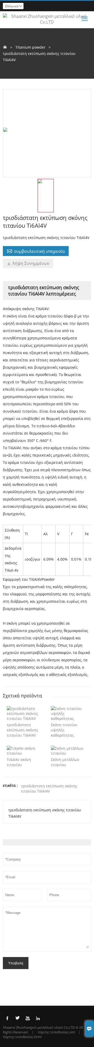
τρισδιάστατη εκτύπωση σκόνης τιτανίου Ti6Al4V (49, 788)
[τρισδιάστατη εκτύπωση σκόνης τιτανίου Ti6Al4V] (25, 718)
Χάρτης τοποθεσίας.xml (56, 1032)
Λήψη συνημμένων (28, 263)
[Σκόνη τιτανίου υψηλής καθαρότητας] (69, 718)
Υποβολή (15, 963)
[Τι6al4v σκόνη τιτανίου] (25, 753)
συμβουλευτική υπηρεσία (36, 251)
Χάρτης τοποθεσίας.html (22, 1036)
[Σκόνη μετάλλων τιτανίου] (69, 753)
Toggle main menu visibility (85, 18)
